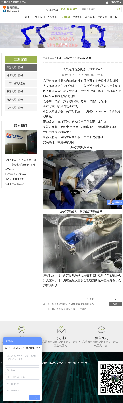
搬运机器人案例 (15, 91)
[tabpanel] (61, 35)
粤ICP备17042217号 (77, 363)
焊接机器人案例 (15, 99)
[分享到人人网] (112, 296)
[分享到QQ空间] (99, 296)
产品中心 (52, 17)
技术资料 (102, 17)
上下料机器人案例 (16, 83)
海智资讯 (90, 17)
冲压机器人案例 (15, 75)
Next (116, 35)
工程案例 (65, 17)
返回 (115, 304)
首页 (27, 17)
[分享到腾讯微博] (108, 296)
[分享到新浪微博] (103, 296)
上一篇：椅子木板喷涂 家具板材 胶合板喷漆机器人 (68, 304)
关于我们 (40, 17)
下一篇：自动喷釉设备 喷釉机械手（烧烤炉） (66, 309)
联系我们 (115, 17)
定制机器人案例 (15, 107)
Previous (6, 35)
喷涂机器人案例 (15, 67)
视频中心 (77, 17)
